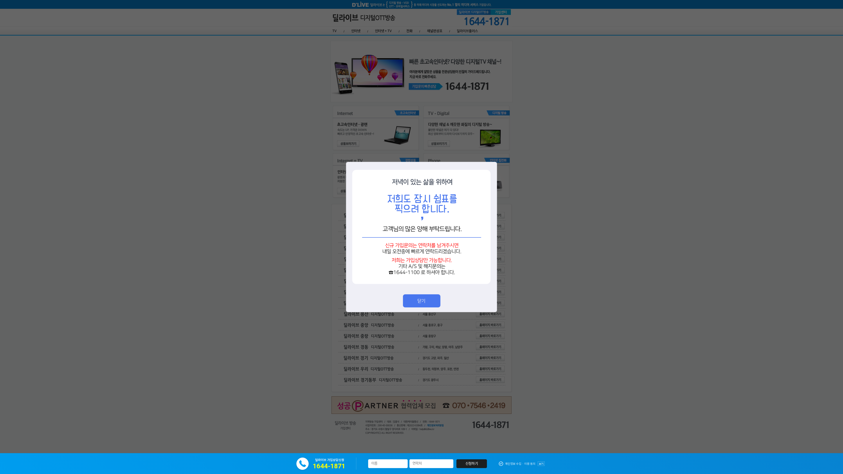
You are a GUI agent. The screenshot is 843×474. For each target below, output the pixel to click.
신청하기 (471, 463)
